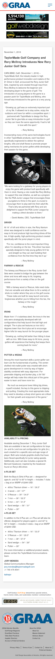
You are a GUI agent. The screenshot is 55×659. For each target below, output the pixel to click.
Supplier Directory (11, 638)
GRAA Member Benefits (10, 628)
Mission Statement (38, 633)
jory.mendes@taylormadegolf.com (19, 566)
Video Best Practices (12, 635)
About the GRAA (35, 628)
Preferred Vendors (45, 650)
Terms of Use (27, 647)
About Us (35, 630)
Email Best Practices (12, 633)
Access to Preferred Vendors (15, 641)
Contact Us (36, 638)
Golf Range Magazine (12, 630)
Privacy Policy (15, 647)
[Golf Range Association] (16, 5)
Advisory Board (37, 635)
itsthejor (7, 574)
